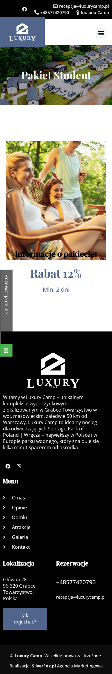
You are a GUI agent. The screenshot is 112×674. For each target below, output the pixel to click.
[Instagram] (19, 466)
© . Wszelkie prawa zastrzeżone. (56, 655)
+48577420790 (54, 12)
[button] (101, 33)
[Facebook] (24, 9)
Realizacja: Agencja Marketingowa (56, 666)
